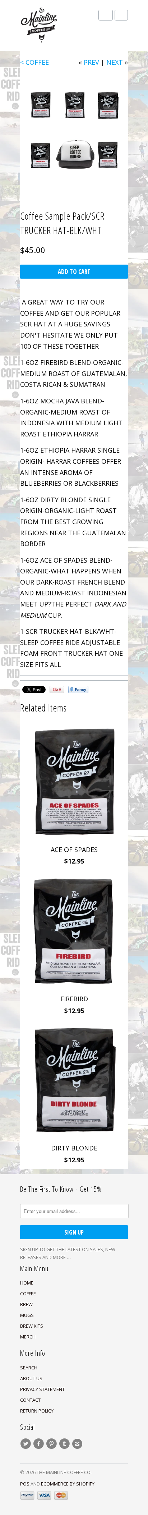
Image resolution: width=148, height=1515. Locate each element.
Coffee (28, 1293)
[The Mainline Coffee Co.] (56, 25)
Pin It (57, 689)
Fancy (78, 689)
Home (26, 1283)
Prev (91, 62)
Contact (30, 1400)
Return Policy (37, 1411)
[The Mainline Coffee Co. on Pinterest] (52, 1443)
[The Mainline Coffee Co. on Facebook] (39, 1443)
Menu (105, 15)
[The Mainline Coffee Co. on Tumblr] (65, 1443)
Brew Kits (31, 1326)
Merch (28, 1336)
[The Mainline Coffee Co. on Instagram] (78, 1443)
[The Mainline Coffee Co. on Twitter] (26, 1443)
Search (28, 1367)
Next (114, 62)
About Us (31, 1378)
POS (24, 1483)
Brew (26, 1304)
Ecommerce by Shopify (67, 1483)
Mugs (27, 1315)
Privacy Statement (42, 1389)
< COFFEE (34, 62)
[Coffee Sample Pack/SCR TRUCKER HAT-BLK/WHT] (74, 130)
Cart (121, 15)
